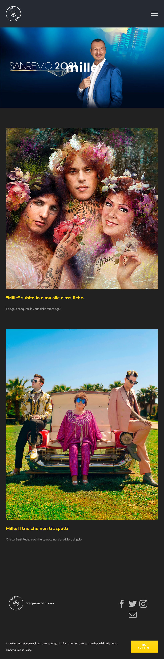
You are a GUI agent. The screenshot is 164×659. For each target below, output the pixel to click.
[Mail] (133, 615)
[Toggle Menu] (154, 14)
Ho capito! (144, 646)
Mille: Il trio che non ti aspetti (37, 528)
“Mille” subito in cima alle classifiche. (45, 297)
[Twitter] (133, 604)
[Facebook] (122, 604)
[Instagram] (143, 604)
